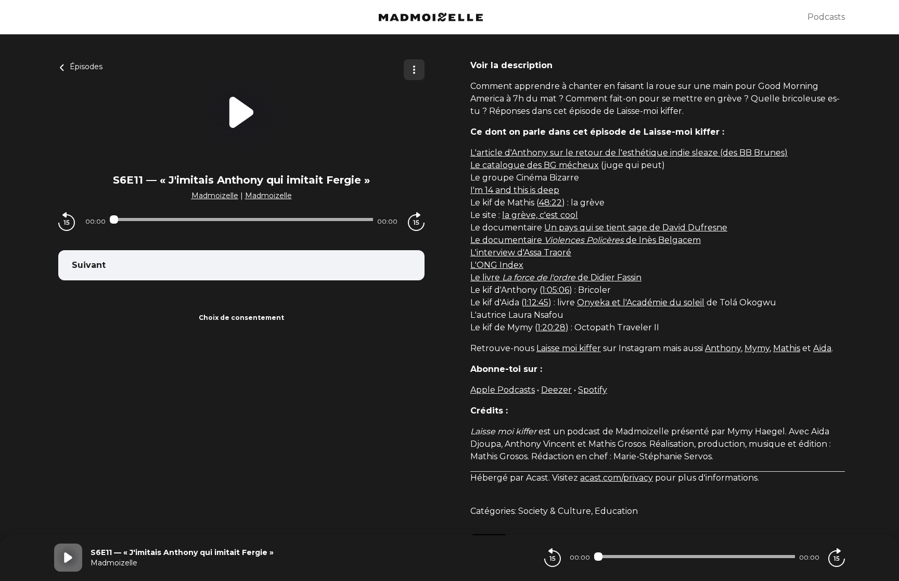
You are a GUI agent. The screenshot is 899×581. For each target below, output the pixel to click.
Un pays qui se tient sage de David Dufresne (635, 228)
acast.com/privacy (616, 478)
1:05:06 (555, 290)
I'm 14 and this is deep (514, 190)
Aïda (822, 348)
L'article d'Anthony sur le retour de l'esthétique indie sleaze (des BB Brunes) (629, 153)
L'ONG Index (496, 265)
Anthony (723, 348)
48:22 (550, 203)
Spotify (592, 390)
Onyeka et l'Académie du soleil (640, 302)
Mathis (786, 348)
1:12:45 (536, 302)
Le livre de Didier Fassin (555, 277)
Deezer (556, 390)
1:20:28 (551, 327)
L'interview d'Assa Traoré (520, 252)
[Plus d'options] (414, 69)
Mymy (756, 348)
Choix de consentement (241, 317)
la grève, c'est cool (540, 215)
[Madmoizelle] (430, 17)
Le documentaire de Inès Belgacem (585, 240)
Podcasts (826, 17)
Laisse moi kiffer (568, 348)
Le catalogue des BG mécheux (534, 165)
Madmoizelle (214, 195)
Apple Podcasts (502, 390)
